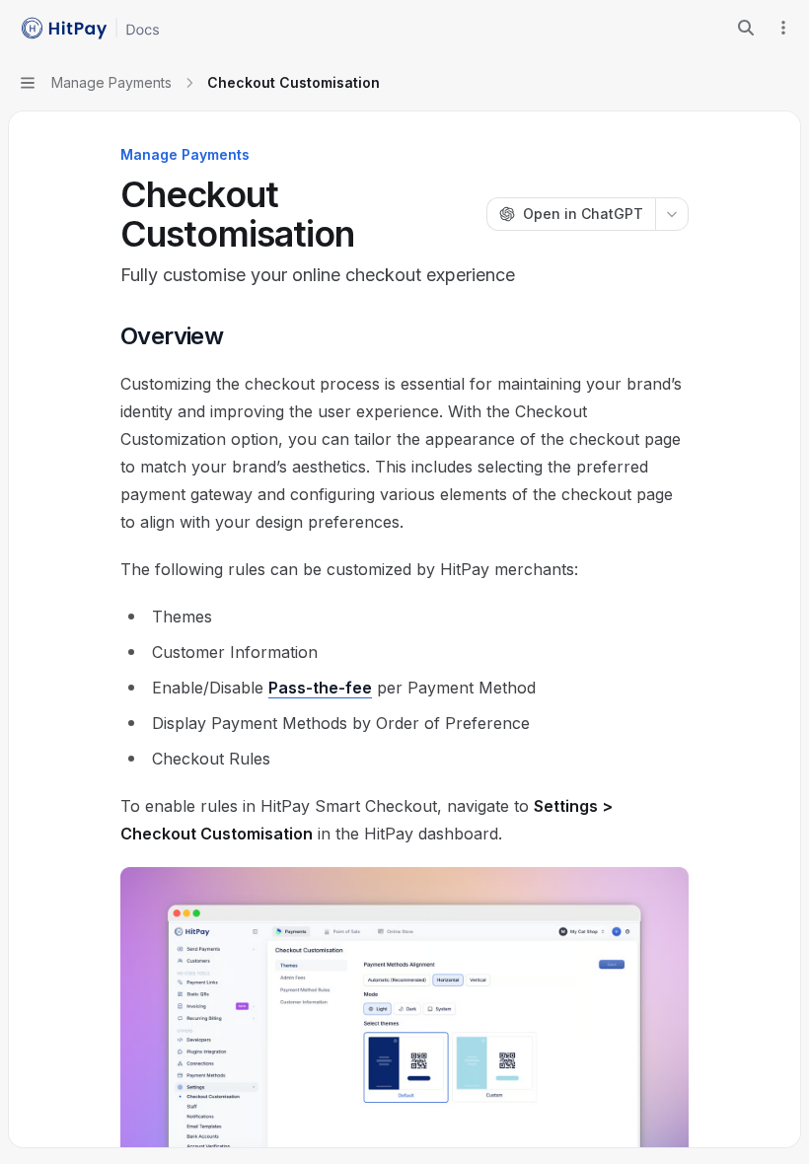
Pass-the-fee (320, 687)
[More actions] (783, 27)
